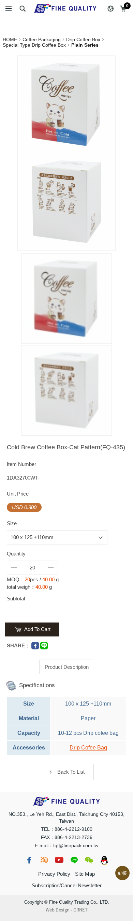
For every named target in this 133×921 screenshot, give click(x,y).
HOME (10, 39)
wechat (89, 860)
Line (44, 645)
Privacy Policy (54, 874)
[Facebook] (35, 645)
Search (22, 8)
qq (104, 860)
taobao (44, 860)
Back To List (71, 772)
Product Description (67, 667)
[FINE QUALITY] (66, 8)
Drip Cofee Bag (88, 747)
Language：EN (110, 8)
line (74, 860)
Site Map (85, 874)
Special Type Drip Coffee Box (34, 45)
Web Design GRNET (67, 910)
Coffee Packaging (42, 39)
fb (29, 860)
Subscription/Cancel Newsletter (67, 885)
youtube (59, 860)
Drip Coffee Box (83, 39)
